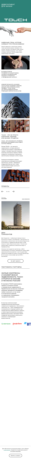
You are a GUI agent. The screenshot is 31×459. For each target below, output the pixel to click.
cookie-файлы (7, 450)
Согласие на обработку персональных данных (15, 431)
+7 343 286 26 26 (15, 349)
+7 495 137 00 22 (15, 342)
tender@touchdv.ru (15, 368)
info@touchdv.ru (15, 373)
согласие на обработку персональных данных (15, 413)
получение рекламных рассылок (17, 416)
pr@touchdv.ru (15, 354)
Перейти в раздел (15, 360)
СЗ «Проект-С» (15, 441)
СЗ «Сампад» (15, 442)
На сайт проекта (15, 261)
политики (13, 414)
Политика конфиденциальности (15, 429)
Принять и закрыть (15, 455)
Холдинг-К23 (15, 444)
